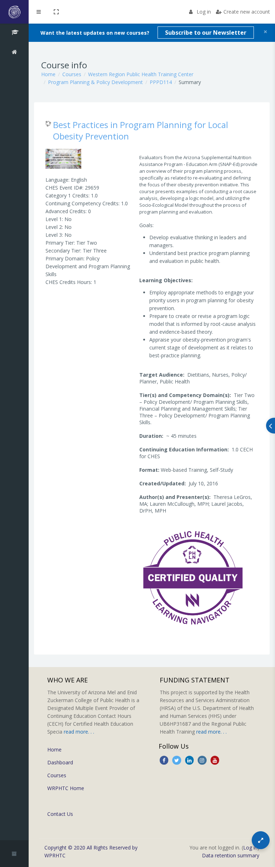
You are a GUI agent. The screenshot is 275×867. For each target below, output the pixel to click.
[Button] (261, 840)
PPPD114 (161, 82)
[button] (56, 12)
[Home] (14, 53)
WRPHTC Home (65, 788)
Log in (204, 11)
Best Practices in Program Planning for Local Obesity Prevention (140, 130)
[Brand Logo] (14, 12)
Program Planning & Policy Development (95, 82)
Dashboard (60, 762)
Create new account (246, 11)
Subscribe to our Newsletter (205, 32)
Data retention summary (230, 855)
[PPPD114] (14, 33)
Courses (71, 74)
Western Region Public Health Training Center (140, 74)
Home (48, 74)
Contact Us (60, 813)
